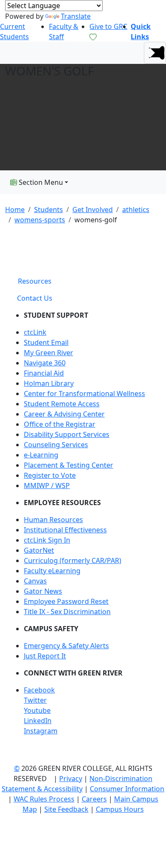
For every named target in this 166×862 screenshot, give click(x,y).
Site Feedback (66, 809)
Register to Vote (50, 475)
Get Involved (92, 209)
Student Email (46, 342)
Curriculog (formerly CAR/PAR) (72, 560)
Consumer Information (127, 788)
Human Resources (53, 519)
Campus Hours (120, 809)
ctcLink (35, 332)
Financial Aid (44, 373)
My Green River (48, 352)
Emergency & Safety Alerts (66, 645)
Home (15, 209)
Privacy (70, 778)
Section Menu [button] (40, 182)
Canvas (35, 581)
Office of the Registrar (59, 424)
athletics (135, 209)
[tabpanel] (83, 526)
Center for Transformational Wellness (84, 393)
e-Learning (41, 455)
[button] (155, 53)
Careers (94, 799)
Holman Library (49, 383)
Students (48, 209)
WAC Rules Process (44, 799)
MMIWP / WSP (47, 485)
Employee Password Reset (66, 601)
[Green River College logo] (1, 52)
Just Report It (45, 656)
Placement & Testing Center (68, 465)
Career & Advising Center (64, 414)
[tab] (34, 281)
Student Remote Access (62, 403)
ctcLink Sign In (47, 540)
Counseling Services (56, 444)
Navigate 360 (45, 363)
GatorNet (39, 550)
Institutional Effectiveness (65, 529)
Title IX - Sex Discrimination (67, 611)
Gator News (43, 591)
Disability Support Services (66, 434)
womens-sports (39, 219)
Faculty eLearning (52, 570)
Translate (76, 16)
